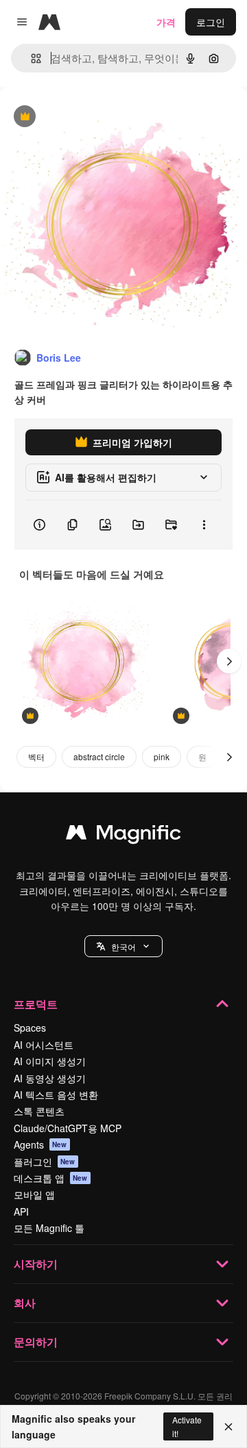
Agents (40, 1144)
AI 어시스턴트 (43, 1044)
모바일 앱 (34, 1194)
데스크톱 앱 (51, 1178)
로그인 (210, 22)
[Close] (228, 1427)
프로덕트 (36, 1004)
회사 (25, 1303)
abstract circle (99, 756)
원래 (79, 117)
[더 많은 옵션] (203, 525)
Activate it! (187, 1426)
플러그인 (44, 1161)
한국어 (123, 946)
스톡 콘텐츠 (39, 1111)
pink (161, 756)
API (21, 1211)
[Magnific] (123, 835)
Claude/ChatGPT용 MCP (67, 1128)
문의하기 (36, 1342)
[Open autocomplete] (30, 58)
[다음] (229, 661)
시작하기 (36, 1264)
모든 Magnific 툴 (49, 1228)
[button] (123, 946)
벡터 (36, 756)
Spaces (30, 1027)
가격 (166, 22)
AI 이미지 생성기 (50, 1061)
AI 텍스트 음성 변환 (56, 1094)
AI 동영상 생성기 (50, 1078)
